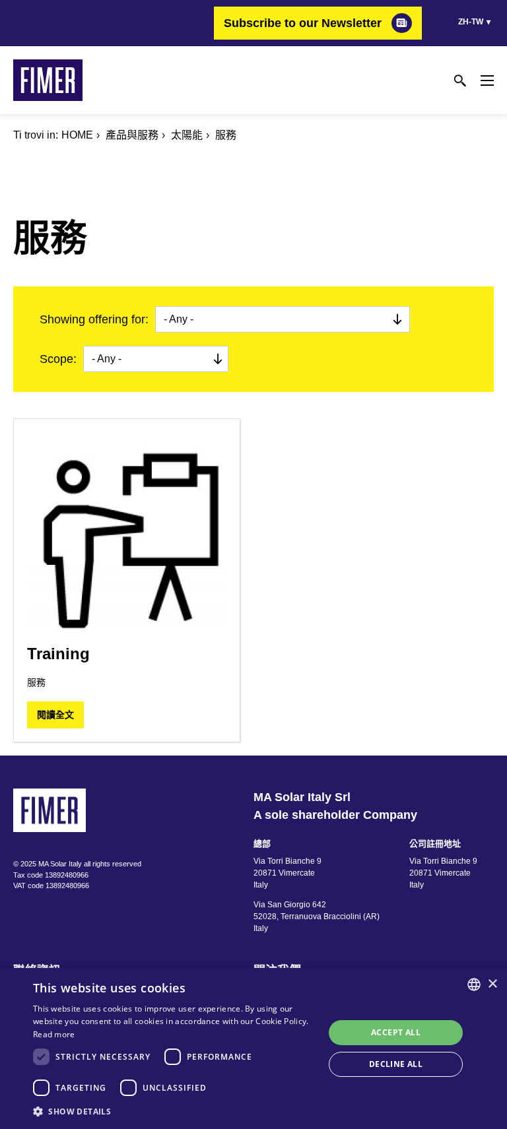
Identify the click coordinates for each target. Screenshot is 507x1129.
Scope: (58, 359)
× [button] (492, 984)
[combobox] (474, 984)
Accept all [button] (396, 1032)
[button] (174, 1111)
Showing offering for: (94, 319)
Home (77, 135)
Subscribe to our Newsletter (303, 23)
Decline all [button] (395, 1064)
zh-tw (470, 21)
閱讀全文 (55, 714)
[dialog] (253, 1048)
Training (58, 653)
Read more (54, 1034)
